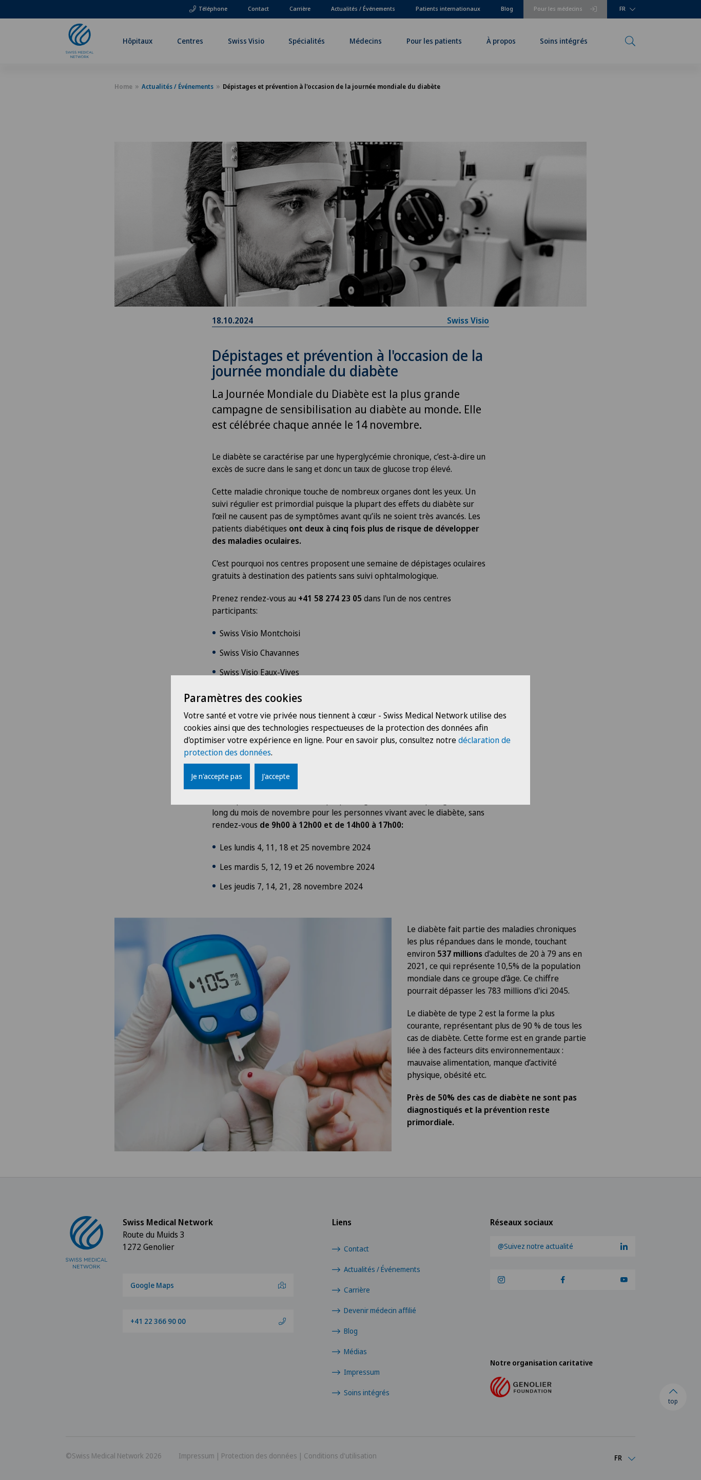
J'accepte (276, 776)
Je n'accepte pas (216, 776)
